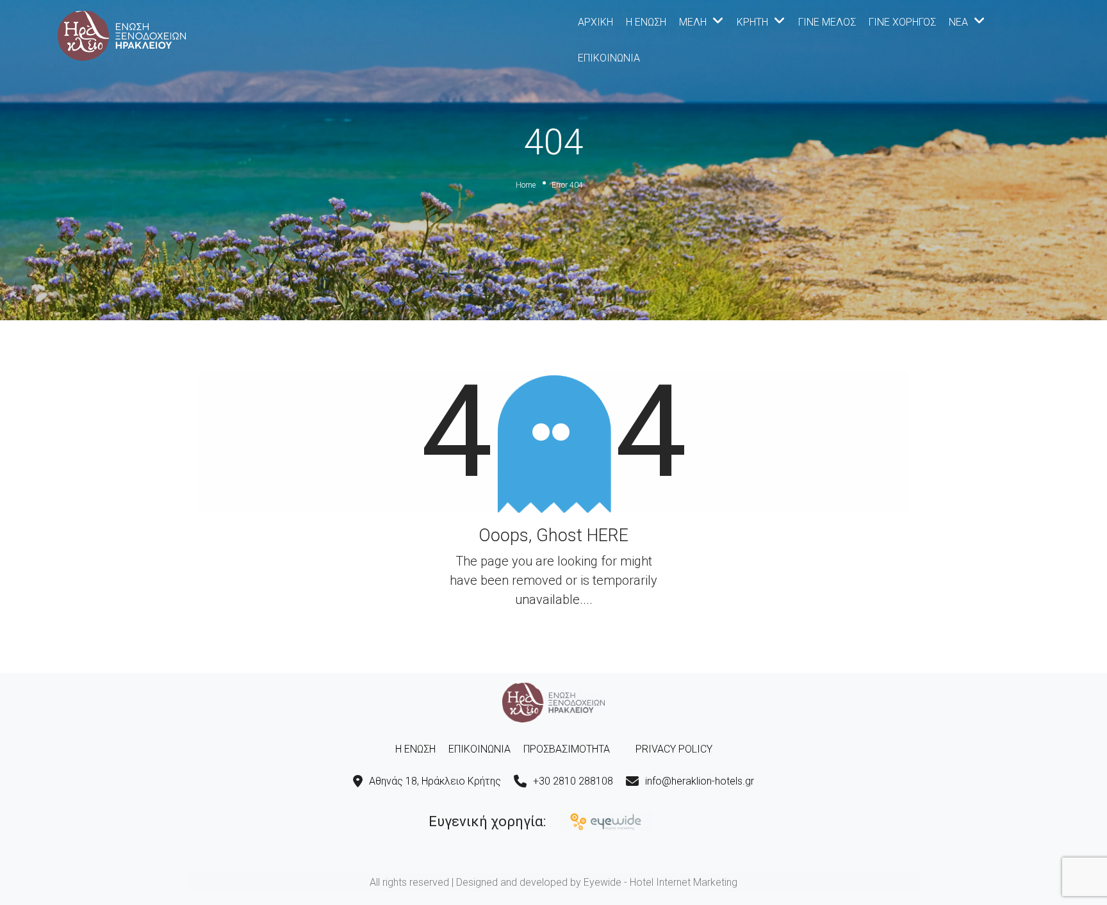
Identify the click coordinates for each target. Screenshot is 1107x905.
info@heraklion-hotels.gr (699, 781)
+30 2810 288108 (573, 781)
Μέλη (693, 22)
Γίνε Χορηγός (902, 22)
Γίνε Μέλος (827, 22)
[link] (122, 34)
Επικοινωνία (609, 58)
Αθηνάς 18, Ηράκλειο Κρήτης (435, 781)
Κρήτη (752, 22)
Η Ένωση (646, 22)
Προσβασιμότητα (566, 749)
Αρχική (595, 22)
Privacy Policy (674, 749)
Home (526, 185)
